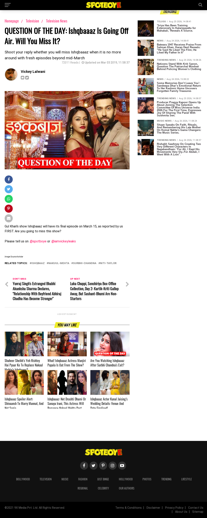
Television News (56, 20)
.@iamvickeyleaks (63, 241)
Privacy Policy (174, 508)
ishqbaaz (38, 263)
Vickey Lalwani (33, 72)
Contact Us (195, 508)
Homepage (12, 20)
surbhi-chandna (84, 263)
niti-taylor (108, 263)
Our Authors (126, 488)
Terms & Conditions (128, 508)
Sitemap (197, 512)
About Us (181, 512)
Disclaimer (153, 508)
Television (33, 20)
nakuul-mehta (58, 263)
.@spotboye (37, 241)
